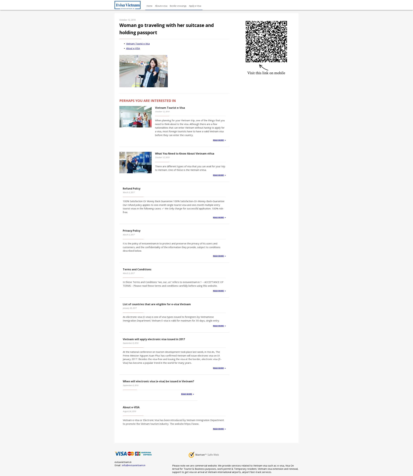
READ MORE (218, 140)
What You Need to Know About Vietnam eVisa (184, 153)
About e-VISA (133, 48)
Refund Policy (131, 188)
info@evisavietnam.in (133, 465)
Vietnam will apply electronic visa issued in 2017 (154, 339)
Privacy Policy (131, 230)
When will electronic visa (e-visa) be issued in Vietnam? (158, 381)
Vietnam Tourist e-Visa (138, 43)
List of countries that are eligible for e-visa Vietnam (157, 304)
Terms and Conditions (137, 269)
